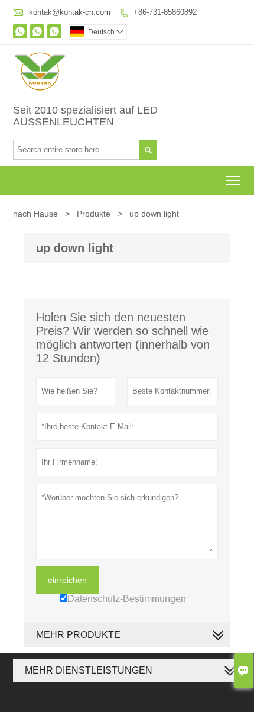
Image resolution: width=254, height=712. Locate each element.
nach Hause (35, 213)
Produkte (93, 213)
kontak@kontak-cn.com (69, 12)
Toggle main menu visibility (233, 180)
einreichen (67, 580)
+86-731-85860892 (165, 12)
